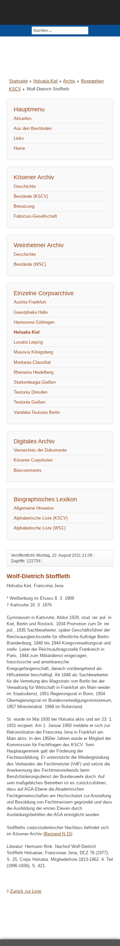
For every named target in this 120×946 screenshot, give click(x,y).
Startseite (18, 81)
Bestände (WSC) (30, 264)
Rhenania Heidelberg (33, 372)
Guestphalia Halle (31, 312)
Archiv (69, 81)
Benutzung (24, 206)
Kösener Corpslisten (33, 460)
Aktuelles (23, 118)
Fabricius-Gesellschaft (35, 216)
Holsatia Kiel (45, 81)
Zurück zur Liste (25, 891)
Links (19, 138)
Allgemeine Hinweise (34, 508)
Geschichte (25, 186)
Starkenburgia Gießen (35, 382)
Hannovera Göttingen (34, 322)
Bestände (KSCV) (31, 196)
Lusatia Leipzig (28, 342)
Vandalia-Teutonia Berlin (37, 412)
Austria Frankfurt (30, 302)
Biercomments (28, 470)
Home (19, 148)
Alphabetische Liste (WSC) (40, 528)
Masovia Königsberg (33, 352)
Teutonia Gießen (29, 402)
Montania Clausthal (32, 362)
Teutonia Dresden (30, 392)
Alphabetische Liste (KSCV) (41, 518)
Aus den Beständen (33, 128)
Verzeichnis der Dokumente (40, 450)
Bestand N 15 (58, 833)
